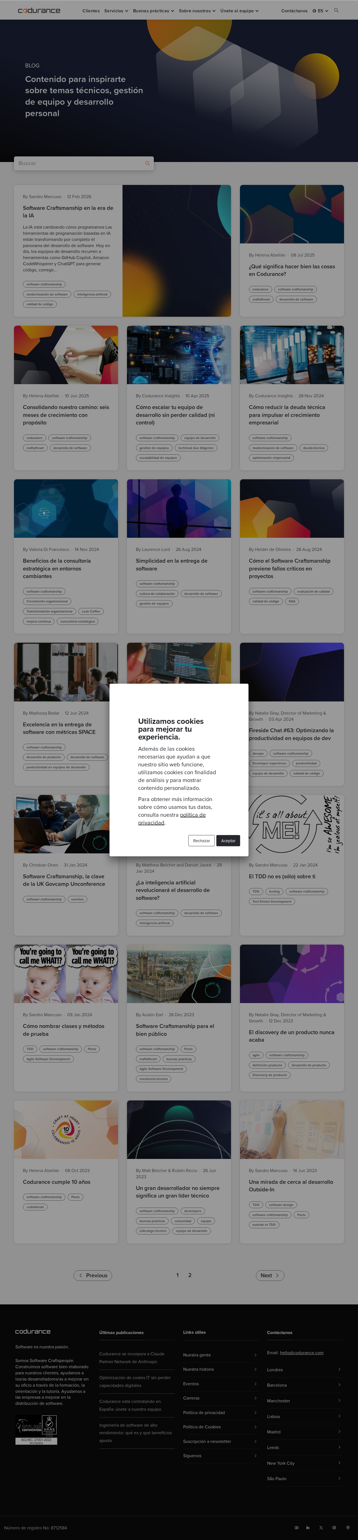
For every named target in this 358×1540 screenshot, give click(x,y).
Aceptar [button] (228, 840)
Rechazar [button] (201, 840)
